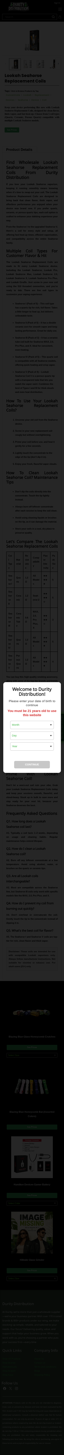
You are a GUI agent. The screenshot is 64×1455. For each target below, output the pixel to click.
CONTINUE (32, 764)
